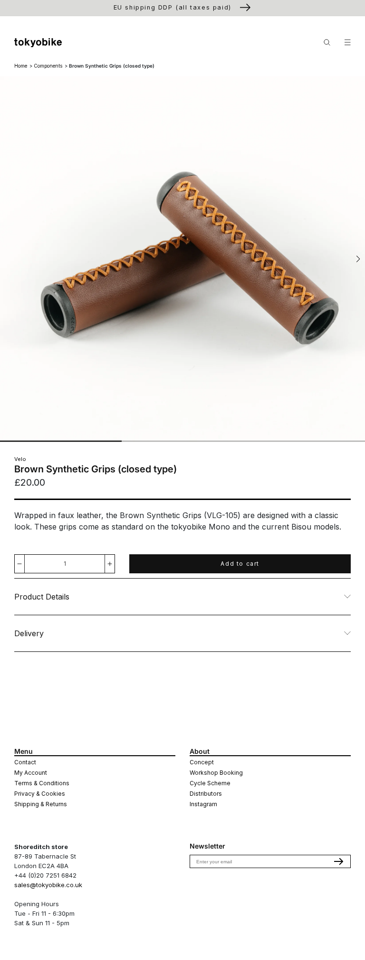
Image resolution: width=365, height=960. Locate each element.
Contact (25, 762)
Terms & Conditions (41, 783)
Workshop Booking (216, 772)
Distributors (206, 793)
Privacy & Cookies (39, 793)
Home (20, 66)
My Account (30, 772)
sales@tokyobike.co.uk (48, 885)
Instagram (203, 804)
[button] (358, 259)
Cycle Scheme (210, 783)
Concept (202, 762)
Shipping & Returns (40, 804)
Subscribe (339, 861)
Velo (20, 459)
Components (48, 66)
